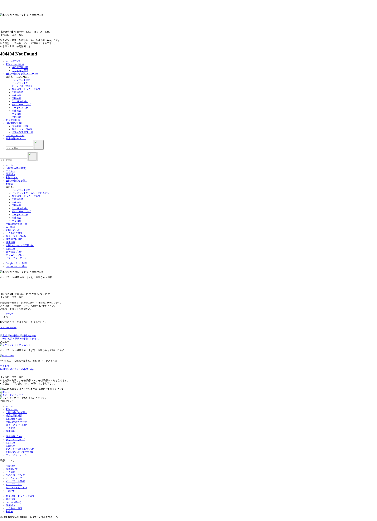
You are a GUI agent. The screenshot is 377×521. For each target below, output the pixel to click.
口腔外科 (16, 98)
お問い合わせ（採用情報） (20, 245)
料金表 (9, 511)
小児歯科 (16, 114)
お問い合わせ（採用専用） (20, 452)
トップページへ (8, 327)
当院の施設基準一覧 (22, 132)
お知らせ (10, 248)
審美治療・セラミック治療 (26, 89)
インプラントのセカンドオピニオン (30, 193)
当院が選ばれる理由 (16, 412)
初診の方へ (12, 409)
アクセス (34, 338)
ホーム (3, 338)
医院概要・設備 (20, 126)
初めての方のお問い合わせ (24, 369)
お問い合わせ (13, 230)
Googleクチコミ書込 (16, 266)
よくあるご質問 (20, 70)
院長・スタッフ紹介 (22, 129)
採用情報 (10, 242)
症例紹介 (16, 117)
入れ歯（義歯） (20, 101)
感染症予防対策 (20, 67)
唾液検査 (16, 110)
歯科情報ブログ (14, 251)
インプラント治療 (21, 80)
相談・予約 (13, 338)
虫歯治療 (16, 95)
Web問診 (10, 227)
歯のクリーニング (21, 104)
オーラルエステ (20, 107)
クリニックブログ (15, 255)
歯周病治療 (18, 92)
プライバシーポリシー (17, 258)
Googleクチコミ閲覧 (16, 263)
